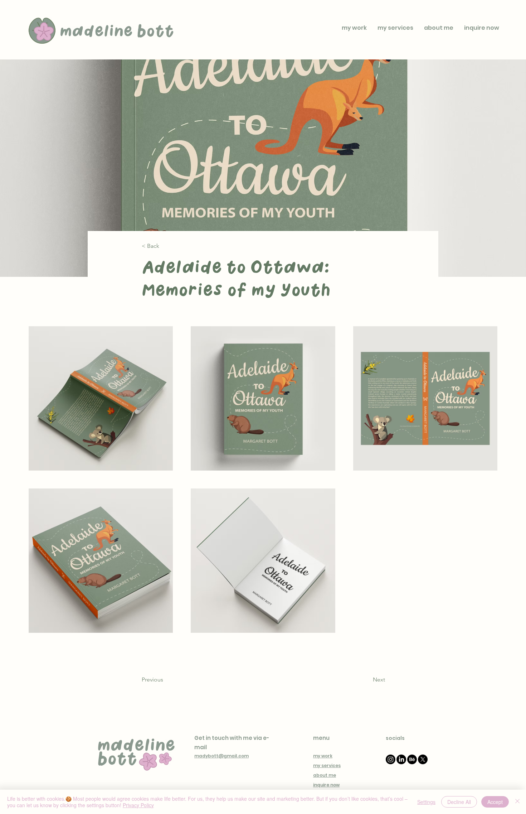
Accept (495, 801)
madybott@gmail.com (221, 756)
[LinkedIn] (401, 759)
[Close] (517, 801)
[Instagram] (390, 759)
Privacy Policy (138, 805)
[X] (423, 759)
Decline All (459, 801)
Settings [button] (426, 801)
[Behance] (412, 759)
